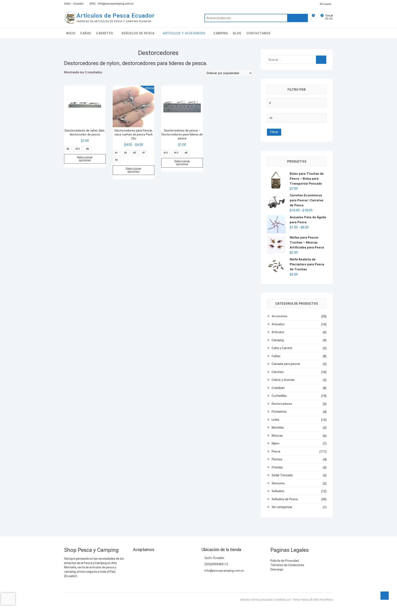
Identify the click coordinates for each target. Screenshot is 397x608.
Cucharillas (279, 396)
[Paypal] (152, 560)
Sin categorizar (282, 507)
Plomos (277, 459)
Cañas (85, 33)
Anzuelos (278, 324)
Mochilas (278, 427)
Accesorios (279, 316)
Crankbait (278, 388)
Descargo (276, 569)
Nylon (275, 443)
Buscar (297, 18)
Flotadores (279, 411)
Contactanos (258, 33)
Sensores (278, 483)
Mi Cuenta (325, 4)
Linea (275, 420)
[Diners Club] (160, 560)
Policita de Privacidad (284, 560)
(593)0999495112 (216, 564)
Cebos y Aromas (283, 380)
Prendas (277, 467)
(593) (92, 3)
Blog (237, 33)
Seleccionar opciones (85, 159)
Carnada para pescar (286, 364)
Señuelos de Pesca (138, 33)
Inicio (70, 33)
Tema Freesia (300, 599)
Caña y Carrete (282, 348)
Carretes (104, 33)
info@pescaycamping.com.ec (116, 3)
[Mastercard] (136, 560)
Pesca (276, 451)
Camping (221, 33)
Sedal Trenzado (282, 475)
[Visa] (144, 560)
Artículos (278, 332)
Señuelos (278, 491)
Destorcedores (282, 404)
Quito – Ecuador (74, 3)
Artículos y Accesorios (184, 33)
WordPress (326, 599)
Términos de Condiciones (287, 565)
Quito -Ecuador (214, 557)
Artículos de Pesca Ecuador (116, 15)
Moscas (277, 435)
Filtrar (274, 132)
